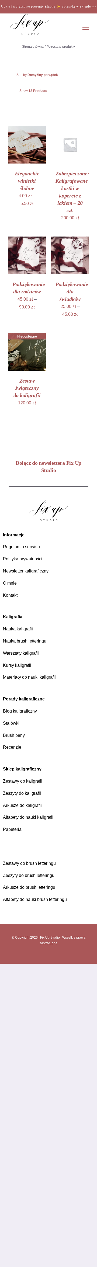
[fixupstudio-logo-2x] (48, 501)
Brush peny (14, 734)
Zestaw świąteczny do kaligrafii (27, 387)
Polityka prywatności (25, 558)
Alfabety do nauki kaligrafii (31, 817)
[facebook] (43, 955)
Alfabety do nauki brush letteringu (39, 899)
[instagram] (33, 955)
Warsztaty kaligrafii (23, 652)
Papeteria (13, 829)
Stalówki (12, 722)
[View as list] (53, 103)
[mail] (63, 955)
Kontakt (11, 594)
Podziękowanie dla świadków (72, 291)
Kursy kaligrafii (18, 664)
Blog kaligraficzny (21, 710)
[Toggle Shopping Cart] (52, 29)
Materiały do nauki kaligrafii (32, 676)
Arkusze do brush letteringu (32, 887)
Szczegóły (20, 150)
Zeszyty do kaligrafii (24, 792)
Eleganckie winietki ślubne (27, 180)
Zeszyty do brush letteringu (32, 874)
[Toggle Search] (68, 29)
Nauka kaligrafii (19, 628)
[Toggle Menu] (86, 29)
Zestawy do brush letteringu (32, 862)
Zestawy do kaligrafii (24, 780)
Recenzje (12, 746)
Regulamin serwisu (22, 546)
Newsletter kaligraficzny (28, 570)
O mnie (10, 582)
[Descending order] (80, 74)
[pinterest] (53, 955)
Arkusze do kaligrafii (24, 804)
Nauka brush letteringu (27, 640)
